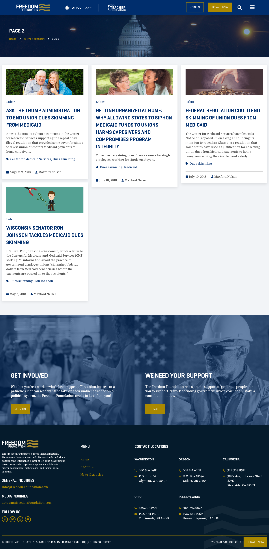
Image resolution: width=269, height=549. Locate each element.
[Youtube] (28, 519)
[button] (252, 7)
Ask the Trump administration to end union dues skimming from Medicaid (43, 117)
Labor (10, 102)
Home (12, 39)
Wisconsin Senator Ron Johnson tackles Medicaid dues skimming (44, 235)
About (85, 467)
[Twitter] (13, 519)
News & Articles (92, 474)
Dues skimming (34, 39)
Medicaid (130, 167)
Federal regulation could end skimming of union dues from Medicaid (223, 117)
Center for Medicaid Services (30, 159)
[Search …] (239, 8)
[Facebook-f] (5, 519)
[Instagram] (20, 519)
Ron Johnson (43, 281)
